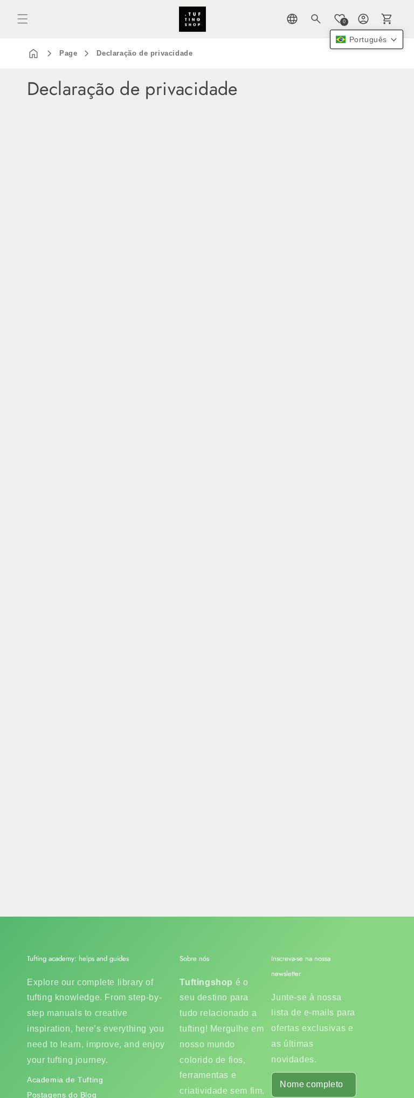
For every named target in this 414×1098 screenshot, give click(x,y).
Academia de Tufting (65, 1079)
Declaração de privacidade (144, 53)
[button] (22, 19)
